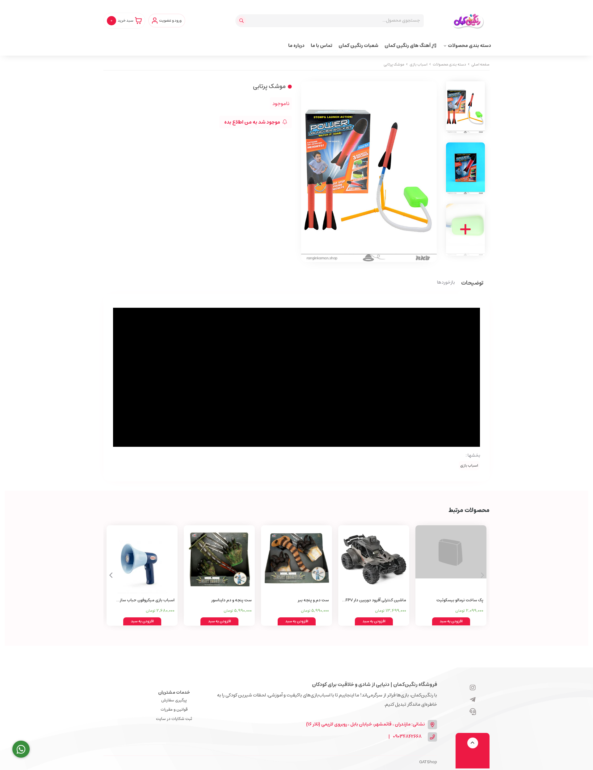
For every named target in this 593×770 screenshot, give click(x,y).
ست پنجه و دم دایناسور (231, 600)
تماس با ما (321, 45)
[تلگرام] (473, 700)
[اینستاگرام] (473, 688)
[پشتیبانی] (473, 712)
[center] (242, 20)
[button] (111, 575)
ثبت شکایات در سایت (174, 718)
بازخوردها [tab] (446, 282)
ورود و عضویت (170, 20)
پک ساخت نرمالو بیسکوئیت (459, 600)
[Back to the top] (472, 743)
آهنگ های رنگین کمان (408, 45)
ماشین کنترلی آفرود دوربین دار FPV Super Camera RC (376, 600)
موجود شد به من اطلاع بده (252, 122)
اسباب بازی (418, 64)
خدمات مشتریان (174, 692)
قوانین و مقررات (174, 709)
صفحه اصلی (480, 64)
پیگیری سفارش (174, 700)
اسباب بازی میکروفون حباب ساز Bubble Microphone (147, 600)
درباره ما (296, 45)
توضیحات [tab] (472, 283)
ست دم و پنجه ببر (313, 600)
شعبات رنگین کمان (358, 45)
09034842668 (407, 736)
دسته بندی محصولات (469, 45)
